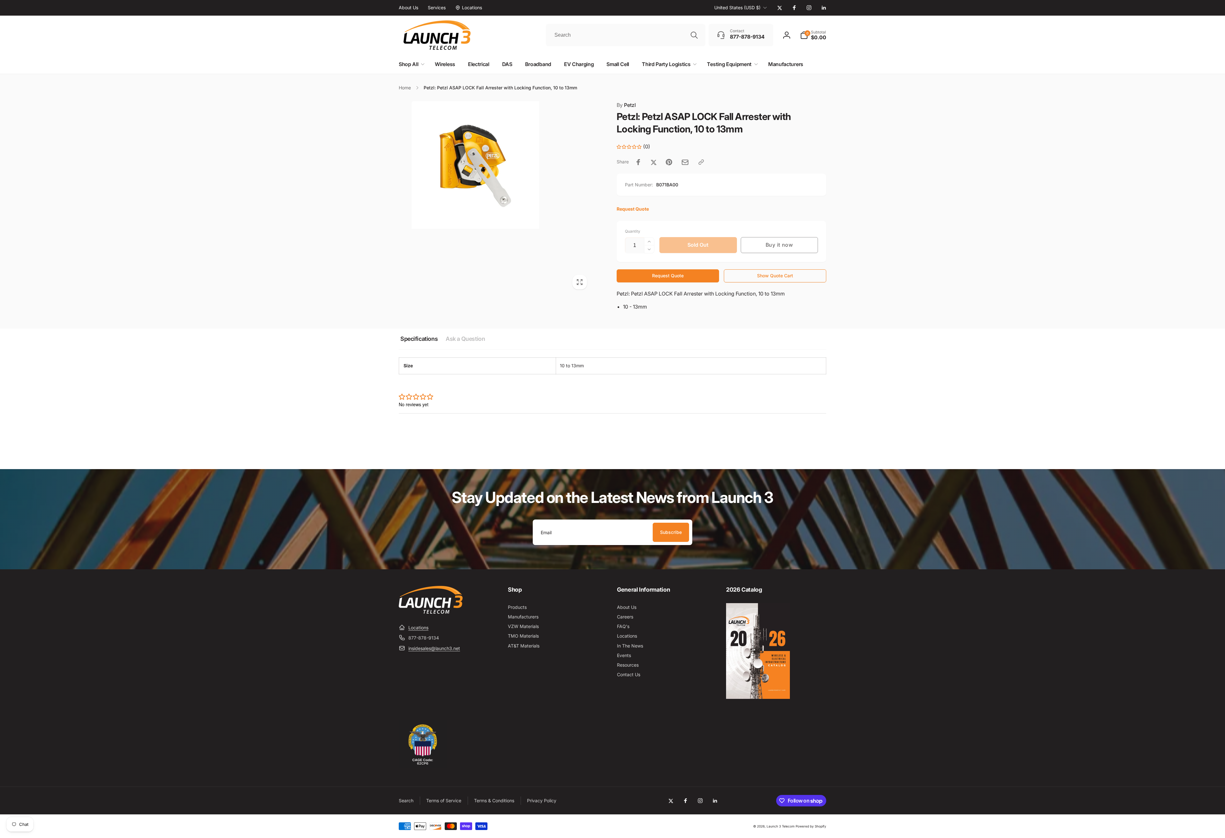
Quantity (632, 231)
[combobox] (625, 35)
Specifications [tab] (419, 338)
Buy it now (779, 245)
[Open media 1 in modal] (495, 197)
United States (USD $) (737, 7)
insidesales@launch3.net (434, 648)
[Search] (694, 35)
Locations (418, 627)
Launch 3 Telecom (781, 826)
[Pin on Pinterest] (669, 162)
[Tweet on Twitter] (653, 162)
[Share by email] (685, 162)
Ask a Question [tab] (465, 338)
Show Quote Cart (775, 275)
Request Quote (668, 275)
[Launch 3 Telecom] (431, 612)
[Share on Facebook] (638, 162)
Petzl (626, 105)
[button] (813, 35)
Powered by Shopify (811, 826)
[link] (408, 7)
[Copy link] (701, 162)
